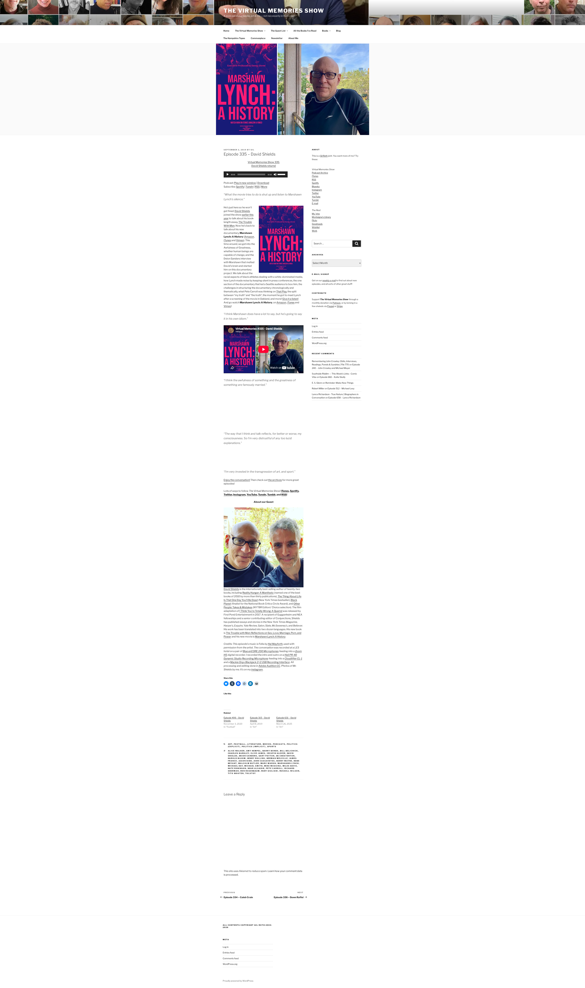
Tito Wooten (236, 773)
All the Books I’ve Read (304, 30)
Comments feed (320, 337)
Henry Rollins (256, 758)
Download (263, 182)
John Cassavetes (264, 761)
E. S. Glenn (317, 382)
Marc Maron (268, 763)
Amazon (249, 236)
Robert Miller (318, 388)
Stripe (340, 306)
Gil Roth (324, 155)
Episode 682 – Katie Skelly (332, 377)
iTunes (227, 240)
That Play (281, 291)
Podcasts (279, 744)
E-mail (315, 203)
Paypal (330, 306)
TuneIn (249, 186)
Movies (267, 744)
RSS (257, 186)
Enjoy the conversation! (237, 480)
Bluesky (316, 186)
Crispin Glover (276, 753)
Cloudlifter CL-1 (293, 658)
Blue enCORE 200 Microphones (261, 651)
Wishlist (316, 227)
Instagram (239, 494)
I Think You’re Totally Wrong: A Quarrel (260, 611)
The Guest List (278, 30)
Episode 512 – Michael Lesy (341, 388)
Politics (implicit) (254, 746)
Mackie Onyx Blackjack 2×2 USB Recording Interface (260, 662)
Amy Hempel (253, 751)
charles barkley (238, 753)
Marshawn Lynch (288, 763)
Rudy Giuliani (269, 771)
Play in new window (245, 182)
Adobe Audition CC (269, 665)
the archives (275, 480)
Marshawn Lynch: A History (270, 636)
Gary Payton (267, 756)
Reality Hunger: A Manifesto (258, 592)
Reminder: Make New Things (339, 382)
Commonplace (258, 38)
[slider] (282, 174)
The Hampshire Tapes (234, 38)
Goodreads (317, 224)
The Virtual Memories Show (274, 10)
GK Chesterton (285, 756)
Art (230, 744)
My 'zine (316, 213)
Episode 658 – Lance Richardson (344, 397)
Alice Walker (236, 751)
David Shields (242, 211)
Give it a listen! (290, 298)
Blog (338, 30)
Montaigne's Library (321, 217)
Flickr (314, 220)
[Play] (227, 174)
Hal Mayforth (275, 643)
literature (254, 744)
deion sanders (248, 756)
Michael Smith (253, 766)
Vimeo (240, 240)
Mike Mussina (272, 766)
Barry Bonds (270, 751)
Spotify (240, 186)
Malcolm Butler (248, 763)
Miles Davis (290, 766)
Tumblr (271, 494)
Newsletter (277, 38)
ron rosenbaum (250, 771)
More (264, 186)
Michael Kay (235, 766)
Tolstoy (250, 773)
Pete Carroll (274, 768)
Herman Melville (277, 758)
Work (314, 230)
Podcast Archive (320, 172)
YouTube (252, 494)
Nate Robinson (237, 768)
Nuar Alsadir (256, 768)
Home (226, 30)
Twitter (228, 494)
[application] (256, 174)
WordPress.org (319, 343)
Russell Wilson (290, 771)
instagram (257, 669)
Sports (272, 746)
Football (240, 744)
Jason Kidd (245, 761)
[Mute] (275, 174)
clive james (258, 753)
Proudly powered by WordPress (238, 980)
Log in (315, 326)
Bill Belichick (289, 751)
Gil (252, 150)
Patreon (336, 303)
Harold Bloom (237, 758)
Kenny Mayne (284, 761)
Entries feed (318, 331)
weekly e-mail (329, 280)
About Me (293, 38)
